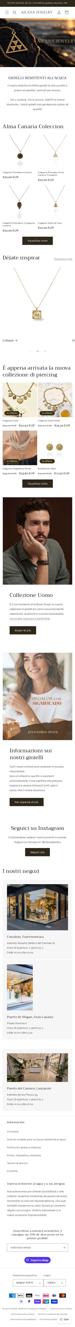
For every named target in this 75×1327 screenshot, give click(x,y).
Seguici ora (37, 852)
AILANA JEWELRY (18, 1309)
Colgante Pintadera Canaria (17, 172)
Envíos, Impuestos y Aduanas (24, 1155)
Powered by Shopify (37, 1309)
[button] (7, 12)
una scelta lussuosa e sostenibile (30, 618)
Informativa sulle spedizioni (23, 1319)
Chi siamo (12, 1131)
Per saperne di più (26, 802)
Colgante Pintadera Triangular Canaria (19, 224)
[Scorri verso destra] (45, 351)
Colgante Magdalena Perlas (17, 468)
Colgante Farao (10, 420)
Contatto (12, 1171)
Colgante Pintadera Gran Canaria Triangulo (51, 174)
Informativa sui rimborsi (61, 1309)
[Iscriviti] (64, 1248)
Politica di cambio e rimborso (24, 1147)
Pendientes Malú (47, 468)
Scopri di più (23, 630)
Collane (8, 341)
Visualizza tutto (38, 240)
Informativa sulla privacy (23, 1314)
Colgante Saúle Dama (49, 420)
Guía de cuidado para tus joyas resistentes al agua (36, 1139)
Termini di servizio (17, 1163)
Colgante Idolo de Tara (50, 223)
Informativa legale (48, 1319)
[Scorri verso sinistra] (30, 351)
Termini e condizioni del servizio (52, 1314)
